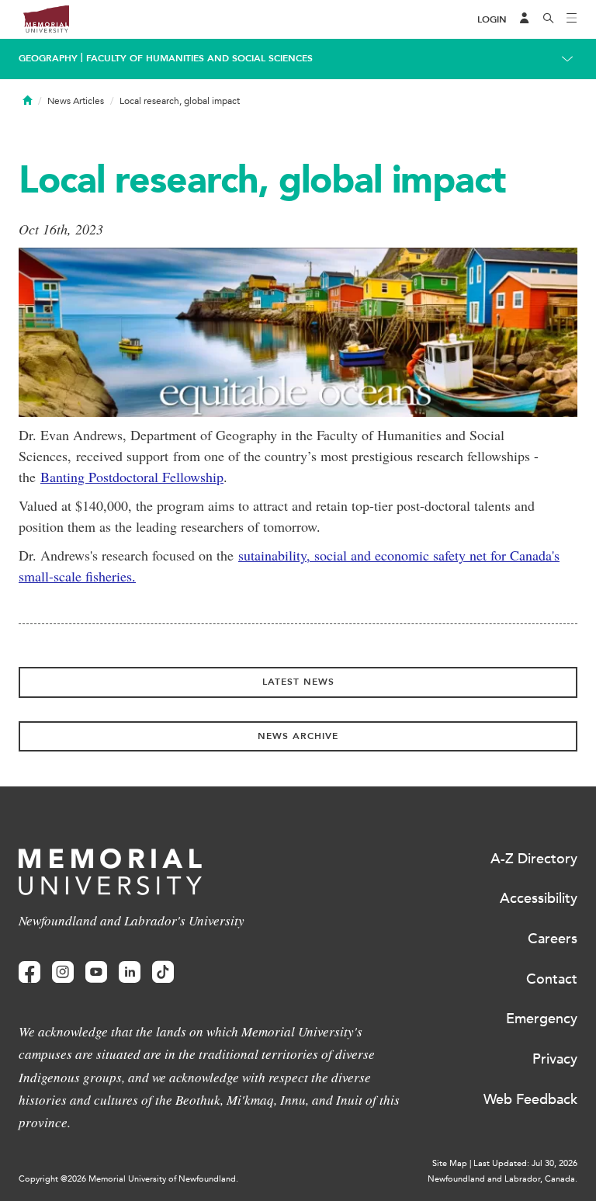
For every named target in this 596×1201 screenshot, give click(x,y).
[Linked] (129, 972)
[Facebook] (29, 972)
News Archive (298, 736)
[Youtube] (96, 972)
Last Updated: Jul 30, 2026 (525, 1163)
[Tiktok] (163, 972)
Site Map (449, 1163)
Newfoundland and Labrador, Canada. (502, 1179)
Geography (48, 58)
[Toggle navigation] (572, 19)
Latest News (298, 681)
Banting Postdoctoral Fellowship (132, 476)
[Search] (549, 19)
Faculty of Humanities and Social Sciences (199, 58)
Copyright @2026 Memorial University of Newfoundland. (128, 1179)
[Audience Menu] (525, 19)
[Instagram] (63, 972)
